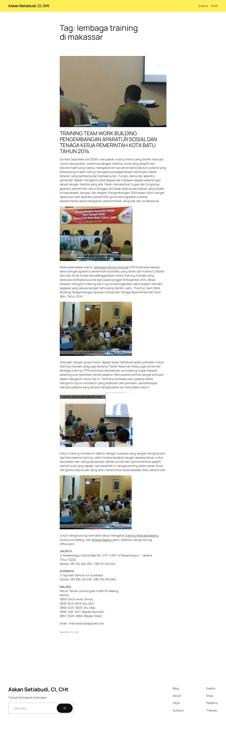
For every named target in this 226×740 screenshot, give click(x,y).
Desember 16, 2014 (69, 632)
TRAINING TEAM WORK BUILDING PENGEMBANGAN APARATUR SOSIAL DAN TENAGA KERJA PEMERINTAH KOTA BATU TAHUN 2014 (108, 142)
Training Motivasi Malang (141, 535)
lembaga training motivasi (111, 267)
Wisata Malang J (102, 540)
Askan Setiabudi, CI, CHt (28, 5)
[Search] (65, 708)
